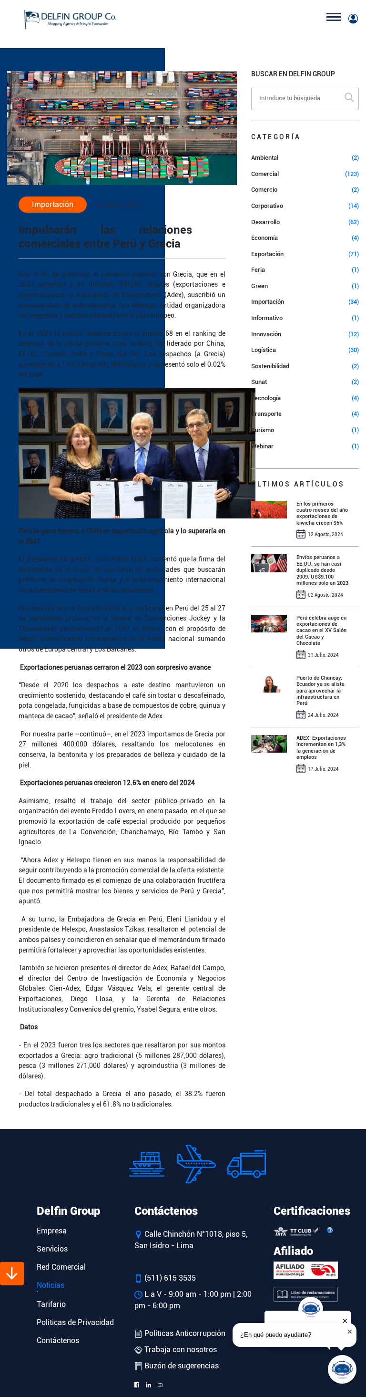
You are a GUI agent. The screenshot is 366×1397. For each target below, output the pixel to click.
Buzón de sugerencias (180, 1365)
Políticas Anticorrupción (183, 1333)
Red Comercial (61, 1267)
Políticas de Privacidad (75, 1322)
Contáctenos (58, 1340)
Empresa (52, 1230)
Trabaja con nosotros (179, 1349)
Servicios (52, 1248)
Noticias (50, 1285)
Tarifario (51, 1304)
